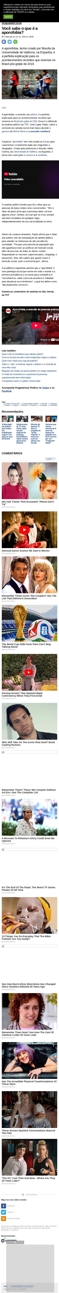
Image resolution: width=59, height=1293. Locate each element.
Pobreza (25, 405)
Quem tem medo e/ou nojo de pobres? (20, 360)
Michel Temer (19, 131)
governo (5, 131)
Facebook (7, 391)
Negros (15, 405)
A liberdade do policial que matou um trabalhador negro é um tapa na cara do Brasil (7, 431)
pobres (33, 114)
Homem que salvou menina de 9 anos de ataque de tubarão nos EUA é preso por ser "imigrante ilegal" (50, 433)
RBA (4, 108)
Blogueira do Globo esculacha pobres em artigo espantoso (29, 371)
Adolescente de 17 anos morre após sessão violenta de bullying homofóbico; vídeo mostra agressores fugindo (22, 433)
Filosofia (44, 403)
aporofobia (17, 141)
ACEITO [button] (8, 17)
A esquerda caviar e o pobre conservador (21, 381)
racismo (29, 155)
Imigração (53, 403)
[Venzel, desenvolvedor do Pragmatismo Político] (9, 1239)
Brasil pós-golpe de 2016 (25, 121)
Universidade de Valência (25, 151)
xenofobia (42, 155)
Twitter (45, 387)
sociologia (43, 405)
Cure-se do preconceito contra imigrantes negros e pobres (29, 357)
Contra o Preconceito (12, 403)
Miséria (7, 405)
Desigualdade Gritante (30, 403)
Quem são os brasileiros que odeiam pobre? (22, 354)
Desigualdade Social (12, 23)
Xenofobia (53, 405)
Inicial (6, 1286)
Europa (46, 141)
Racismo (34, 405)
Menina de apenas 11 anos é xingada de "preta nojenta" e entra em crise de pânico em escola (35, 433)
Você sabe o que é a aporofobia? (20, 30)
